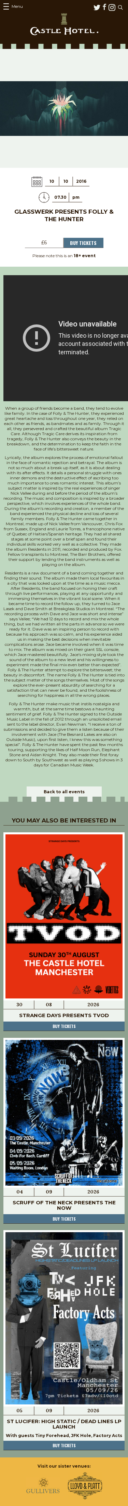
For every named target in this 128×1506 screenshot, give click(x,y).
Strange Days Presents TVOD (64, 1015)
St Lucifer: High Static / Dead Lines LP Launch (64, 1424)
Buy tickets (64, 1026)
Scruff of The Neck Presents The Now (64, 1205)
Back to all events (64, 791)
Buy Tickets (83, 242)
